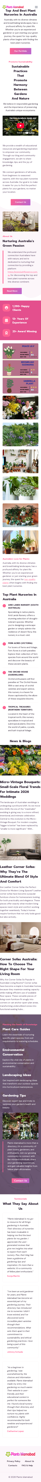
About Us (29, 1461)
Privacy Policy (13, 1461)
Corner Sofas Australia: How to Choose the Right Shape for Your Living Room (18, 966)
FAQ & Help (27, 1465)
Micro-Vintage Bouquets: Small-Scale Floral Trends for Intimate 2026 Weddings (20, 789)
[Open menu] (36, 7)
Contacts (12, 1465)
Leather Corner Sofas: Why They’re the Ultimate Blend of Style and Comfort (19, 874)
